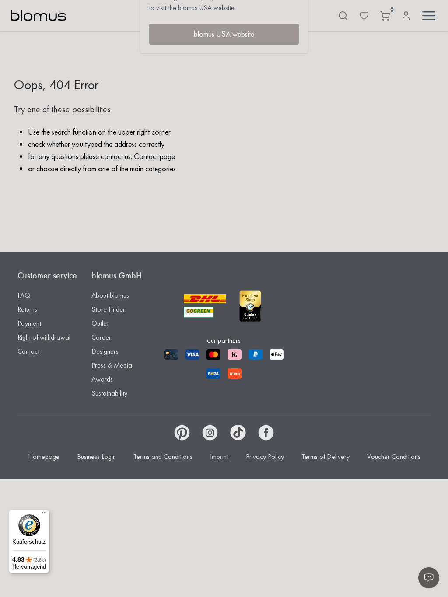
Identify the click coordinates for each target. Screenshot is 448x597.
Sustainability (109, 393)
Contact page (154, 156)
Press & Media (111, 365)
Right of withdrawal (44, 337)
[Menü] (44, 515)
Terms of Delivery (325, 456)
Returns (27, 309)
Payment (29, 323)
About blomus (110, 295)
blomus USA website (224, 34)
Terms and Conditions (162, 456)
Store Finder (108, 309)
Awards (102, 379)
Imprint (219, 456)
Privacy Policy (265, 456)
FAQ (24, 295)
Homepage (44, 456)
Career (101, 337)
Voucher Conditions (393, 456)
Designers (105, 351)
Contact (28, 351)
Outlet (99, 323)
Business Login (96, 456)
